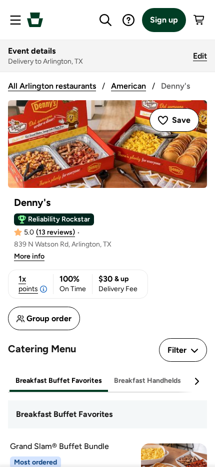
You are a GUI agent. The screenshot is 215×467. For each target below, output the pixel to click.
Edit (200, 56)
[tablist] (107, 381)
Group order (49, 318)
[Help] (128, 20)
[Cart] (199, 20)
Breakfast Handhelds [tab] (147, 380)
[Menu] (15, 20)
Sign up (164, 20)
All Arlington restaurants (52, 86)
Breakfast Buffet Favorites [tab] (59, 380)
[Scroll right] (196, 381)
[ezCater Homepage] (35, 20)
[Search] (105, 20)
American (128, 86)
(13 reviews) (55, 232)
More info (29, 256)
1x (28, 283)
